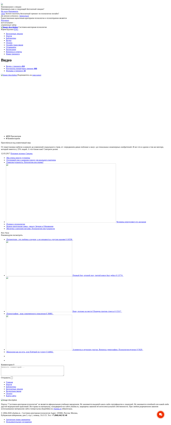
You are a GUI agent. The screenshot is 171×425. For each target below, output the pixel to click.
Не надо (4, 11)
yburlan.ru (57, 409)
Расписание (11, 49)
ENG (16, 29)
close (3, 14)
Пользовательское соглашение (19, 422)
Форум (9, 36)
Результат (5, 20)
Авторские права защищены (18, 419)
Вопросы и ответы (14, 52)
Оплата (9, 43)
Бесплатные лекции (14, 34)
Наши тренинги (13, 54)
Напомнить (13, 11)
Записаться (24, 16)
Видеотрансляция (13, 391)
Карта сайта (11, 396)
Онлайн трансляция (14, 45)
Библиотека (11, 38)
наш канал (36, 75)
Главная (9, 382)
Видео (8, 40)
